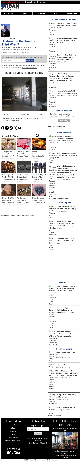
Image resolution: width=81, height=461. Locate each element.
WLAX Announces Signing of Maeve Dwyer (66, 154)
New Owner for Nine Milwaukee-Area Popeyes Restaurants (66, 223)
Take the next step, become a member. (38, 439)
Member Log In (41, 2)
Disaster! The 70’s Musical (65, 407)
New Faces (64, 282)
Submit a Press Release (13, 441)
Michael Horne (7, 52)
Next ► (42, 114)
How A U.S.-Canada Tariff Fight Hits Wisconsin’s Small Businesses (67, 93)
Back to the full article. (29, 68)
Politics (25, 13)
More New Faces (55, 345)
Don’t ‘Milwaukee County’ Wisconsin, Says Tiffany (66, 207)
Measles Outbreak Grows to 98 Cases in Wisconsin (67, 39)
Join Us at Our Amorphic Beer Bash (13, 2)
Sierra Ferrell (60, 365)
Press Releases (64, 132)
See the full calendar (55, 416)
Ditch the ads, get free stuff (38, 443)
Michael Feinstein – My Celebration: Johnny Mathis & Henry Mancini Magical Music (67, 373)
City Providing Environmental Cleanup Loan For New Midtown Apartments (65, 77)
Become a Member (64, 110)
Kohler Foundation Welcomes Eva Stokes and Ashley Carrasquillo (66, 334)
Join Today (64, 120)
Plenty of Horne (15, 215)
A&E (56, 13)
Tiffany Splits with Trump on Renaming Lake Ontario (67, 24)
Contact (13, 434)
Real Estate (8, 13)
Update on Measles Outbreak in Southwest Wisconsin (65, 138)
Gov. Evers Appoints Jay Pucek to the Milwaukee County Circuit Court (66, 288)
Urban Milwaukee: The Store (65, 423)
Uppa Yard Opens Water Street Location (65, 239)
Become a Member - (31, 2)
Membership (72, 13)
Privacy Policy (13, 437)
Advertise (13, 431)
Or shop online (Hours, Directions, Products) (65, 456)
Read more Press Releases (58, 199)
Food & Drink (40, 13)
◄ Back (6, 114)
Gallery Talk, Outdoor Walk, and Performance (66, 396)
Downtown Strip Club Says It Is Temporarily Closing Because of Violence (67, 57)
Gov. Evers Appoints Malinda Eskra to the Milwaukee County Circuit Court (66, 311)
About (13, 428)
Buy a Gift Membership (56, 126)
